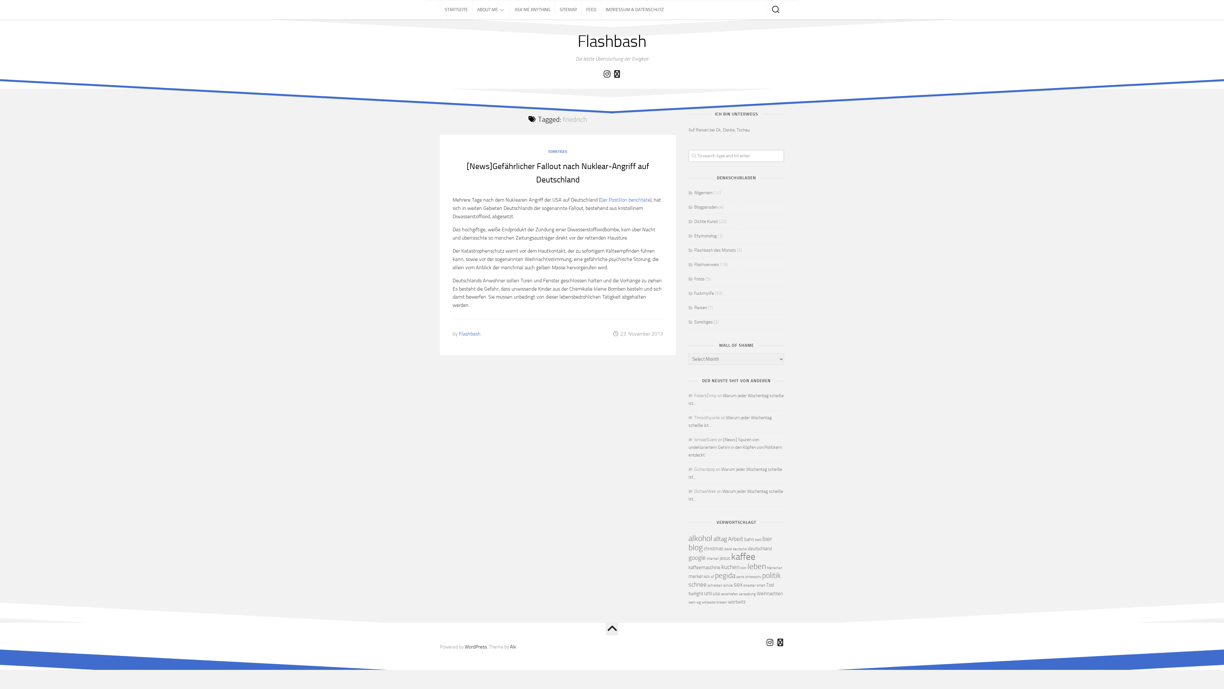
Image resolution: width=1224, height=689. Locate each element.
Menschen (775, 568)
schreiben (715, 585)
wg (698, 602)
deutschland (760, 549)
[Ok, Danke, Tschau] (617, 74)
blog (695, 547)
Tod (770, 585)
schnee (697, 584)
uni (708, 593)
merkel (695, 576)
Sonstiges (557, 151)
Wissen (721, 602)
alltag (720, 539)
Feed (591, 9)
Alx (513, 647)
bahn (749, 539)
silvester (749, 585)
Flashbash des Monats (715, 250)
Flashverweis (706, 264)
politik (771, 575)
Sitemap (568, 9)
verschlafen (729, 594)
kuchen (730, 567)
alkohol (700, 538)
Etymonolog (705, 236)
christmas (713, 549)
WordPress (476, 647)
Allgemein (703, 193)
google (697, 557)
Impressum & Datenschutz (635, 9)
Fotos (699, 279)
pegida (725, 575)
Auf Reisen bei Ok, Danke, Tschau (719, 130)
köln (743, 568)
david (728, 549)
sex (738, 584)
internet (713, 559)
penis (740, 577)
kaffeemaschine (704, 567)
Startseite (456, 9)
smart (761, 585)
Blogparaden (706, 207)
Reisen (700, 307)
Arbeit (735, 539)
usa (716, 593)
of (712, 577)
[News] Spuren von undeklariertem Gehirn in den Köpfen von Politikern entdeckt (735, 447)
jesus (725, 558)
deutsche (740, 549)
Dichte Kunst (706, 221)
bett (758, 540)
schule (728, 585)
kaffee (743, 556)
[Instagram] (607, 74)
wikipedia (708, 602)
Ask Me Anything (532, 9)
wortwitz (737, 602)
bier (767, 539)
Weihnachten (770, 593)
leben (756, 566)
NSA (706, 577)
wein (692, 602)
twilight (695, 593)
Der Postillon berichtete (625, 200)
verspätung (747, 594)
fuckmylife (704, 293)
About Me (487, 9)
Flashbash (612, 41)
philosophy (753, 577)
